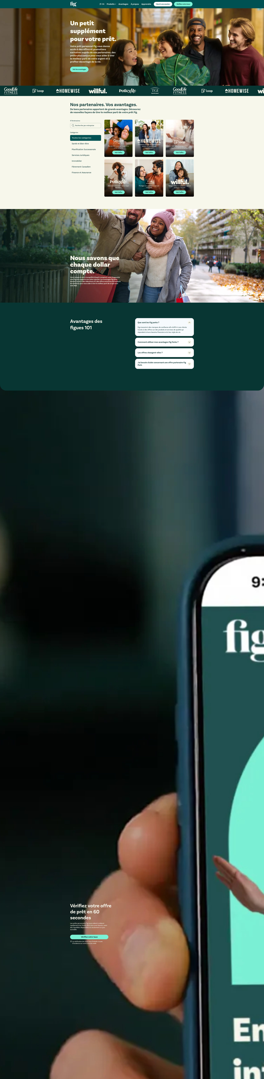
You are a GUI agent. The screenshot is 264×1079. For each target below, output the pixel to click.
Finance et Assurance (81, 172)
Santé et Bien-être (80, 143)
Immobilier (77, 161)
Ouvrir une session (163, 4)
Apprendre (146, 4)
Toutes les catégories (81, 138)
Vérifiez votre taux (183, 4)
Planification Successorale (84, 149)
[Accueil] (73, 4)
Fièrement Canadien (81, 166)
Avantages (123, 4)
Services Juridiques (80, 155)
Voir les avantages (79, 69)
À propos (135, 4)
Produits (111, 4)
